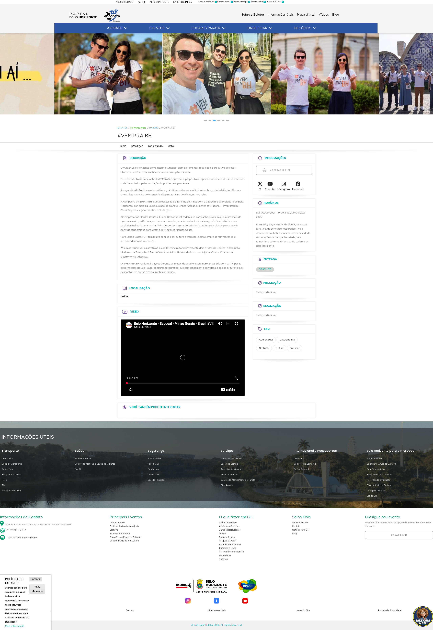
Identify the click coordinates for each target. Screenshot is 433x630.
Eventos (123, 128)
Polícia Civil (153, 464)
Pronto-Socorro (83, 458)
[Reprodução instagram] (108, 74)
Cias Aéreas (227, 485)
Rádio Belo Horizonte (26, 538)
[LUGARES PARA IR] (223, 28)
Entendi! (36, 579)
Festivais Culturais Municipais (124, 526)
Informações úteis (281, 14)
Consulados (299, 458)
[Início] (94, 10)
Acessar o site (280, 170)
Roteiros (223, 559)
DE (183, 2)
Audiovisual (266, 340)
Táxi (4, 485)
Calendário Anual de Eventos (381, 464)
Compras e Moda (227, 548)
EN (175, 2)
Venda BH (372, 496)
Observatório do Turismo (379, 485)
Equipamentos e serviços (379, 475)
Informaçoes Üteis (217, 610)
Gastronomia (287, 340)
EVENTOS (157, 28)
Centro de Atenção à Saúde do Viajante (95, 464)
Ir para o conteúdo (207, 2)
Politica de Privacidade (389, 610)
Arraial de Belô (117, 522)
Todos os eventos (228, 522)
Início (123, 146)
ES (190, 2)
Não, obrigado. (37, 588)
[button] (205, 120)
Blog (335, 14)
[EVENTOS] (168, 28)
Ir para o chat (257, 2)
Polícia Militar (154, 458)
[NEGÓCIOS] (314, 28)
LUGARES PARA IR (206, 28)
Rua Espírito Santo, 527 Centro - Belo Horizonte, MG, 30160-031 (38, 525)
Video (171, 146)
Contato (296, 526)
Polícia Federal (301, 469)
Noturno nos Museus (120, 533)
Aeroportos (7, 458)
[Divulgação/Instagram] (216, 74)
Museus (222, 533)
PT (186, 2)
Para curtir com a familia (231, 552)
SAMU (78, 469)
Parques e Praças (227, 541)
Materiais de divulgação (379, 480)
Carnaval (114, 530)
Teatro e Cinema (227, 537)
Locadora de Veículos (232, 458)
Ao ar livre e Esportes (230, 544)
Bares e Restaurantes (230, 530)
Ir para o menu (224, 2)
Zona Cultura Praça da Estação (125, 537)
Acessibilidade (124, 2)
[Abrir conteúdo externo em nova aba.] (260, 185)
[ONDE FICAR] (270, 28)
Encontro (140, 128)
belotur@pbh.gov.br (15, 530)
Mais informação (14, 626)
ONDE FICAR (257, 28)
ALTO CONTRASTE (159, 2)
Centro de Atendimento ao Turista (238, 480)
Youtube (270, 189)
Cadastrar (399, 535)
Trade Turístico (374, 458)
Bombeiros (153, 469)
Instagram (284, 189)
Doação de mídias (376, 469)
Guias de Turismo (229, 475)
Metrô (5, 480)
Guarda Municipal (156, 480)
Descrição (137, 146)
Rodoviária (7, 469)
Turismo (153, 128)
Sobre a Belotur (252, 14)
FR (178, 2)
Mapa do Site (303, 610)
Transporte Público (11, 491)
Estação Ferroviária (11, 475)
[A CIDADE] (125, 28)
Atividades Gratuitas (229, 526)
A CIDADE (114, 28)
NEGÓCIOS (302, 28)
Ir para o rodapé (241, 2)
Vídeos (324, 14)
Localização (155, 146)
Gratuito (264, 348)
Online (279, 348)
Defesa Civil (153, 475)
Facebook (298, 189)
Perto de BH (225, 555)
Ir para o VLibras (274, 2)
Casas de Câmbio (229, 464)
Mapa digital (306, 14)
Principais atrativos (376, 491)
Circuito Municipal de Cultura (124, 541)
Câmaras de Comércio (305, 464)
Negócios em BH (300, 530)
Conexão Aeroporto (12, 464)
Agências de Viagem (231, 469)
